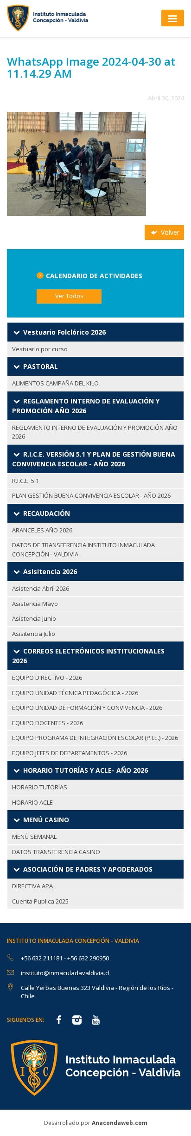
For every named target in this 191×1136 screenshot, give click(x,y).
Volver (169, 232)
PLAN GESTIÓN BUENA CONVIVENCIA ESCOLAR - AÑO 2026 (91, 495)
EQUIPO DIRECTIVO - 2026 (47, 677)
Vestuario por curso (40, 349)
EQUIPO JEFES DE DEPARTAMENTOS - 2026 (69, 753)
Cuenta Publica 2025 (40, 901)
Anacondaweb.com (119, 1123)
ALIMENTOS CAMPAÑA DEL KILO (55, 383)
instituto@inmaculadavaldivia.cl (65, 973)
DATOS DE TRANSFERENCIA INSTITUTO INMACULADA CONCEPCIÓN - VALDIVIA (83, 549)
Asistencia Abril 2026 (40, 588)
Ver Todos (69, 296)
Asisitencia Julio (33, 633)
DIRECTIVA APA (32, 886)
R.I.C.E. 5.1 (25, 480)
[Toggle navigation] (172, 18)
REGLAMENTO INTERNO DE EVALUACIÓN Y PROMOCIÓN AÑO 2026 (95, 432)
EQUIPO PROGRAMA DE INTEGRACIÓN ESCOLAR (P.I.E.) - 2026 (95, 737)
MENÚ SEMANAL (34, 836)
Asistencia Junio (34, 618)
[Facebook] (58, 1021)
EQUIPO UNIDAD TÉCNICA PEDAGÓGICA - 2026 (75, 693)
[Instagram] (76, 1021)
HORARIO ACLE (32, 802)
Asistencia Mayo (35, 603)
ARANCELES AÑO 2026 (42, 530)
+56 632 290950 (88, 958)
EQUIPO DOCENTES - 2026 (47, 723)
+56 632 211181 (42, 958)
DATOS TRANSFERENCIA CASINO (56, 852)
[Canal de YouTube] (95, 1021)
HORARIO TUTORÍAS (39, 787)
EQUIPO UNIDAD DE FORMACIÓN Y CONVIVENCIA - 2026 (87, 707)
